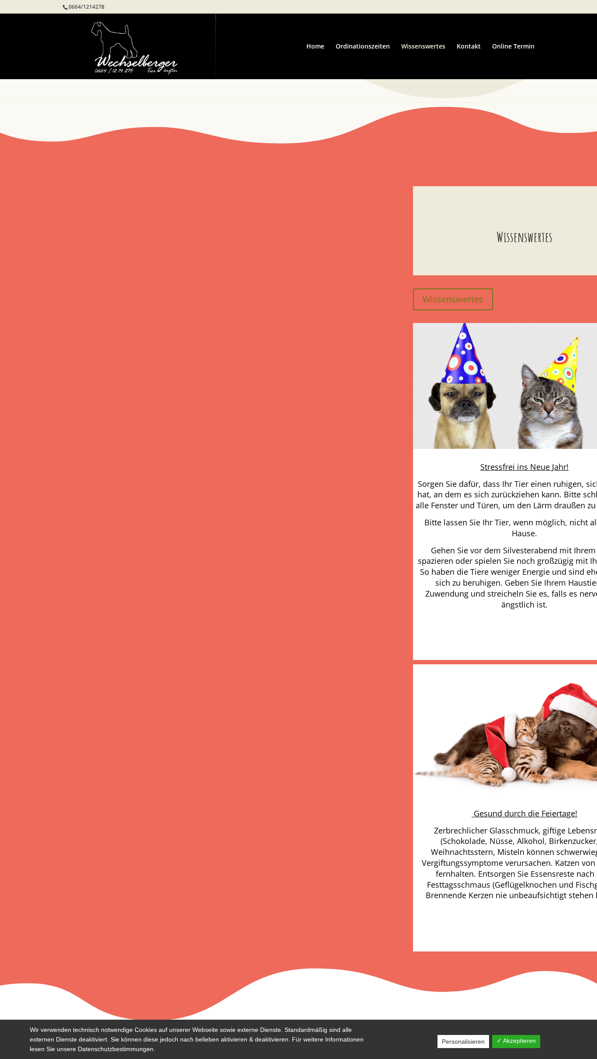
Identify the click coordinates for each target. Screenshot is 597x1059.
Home (315, 46)
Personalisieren (463, 1041)
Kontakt (469, 46)
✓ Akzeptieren (516, 1040)
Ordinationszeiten (363, 46)
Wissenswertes (423, 46)
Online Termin (513, 46)
